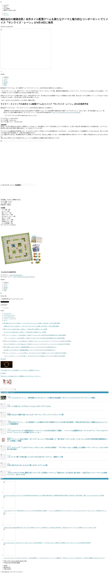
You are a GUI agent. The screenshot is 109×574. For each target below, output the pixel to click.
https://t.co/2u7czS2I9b (58, 112)
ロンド (5, 320)
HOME (5, 565)
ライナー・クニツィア (10, 318)
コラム (5, 6)
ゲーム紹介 (7, 8)
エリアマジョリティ (9, 315)
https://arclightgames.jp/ (16, 275)
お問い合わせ (7, 569)
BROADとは (7, 567)
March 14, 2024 (32, 115)
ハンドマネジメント (9, 317)
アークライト (7, 313)
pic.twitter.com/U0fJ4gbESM (72, 112)
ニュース (6, 5)
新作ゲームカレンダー (10, 10)
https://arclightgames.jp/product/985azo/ (24, 277)
